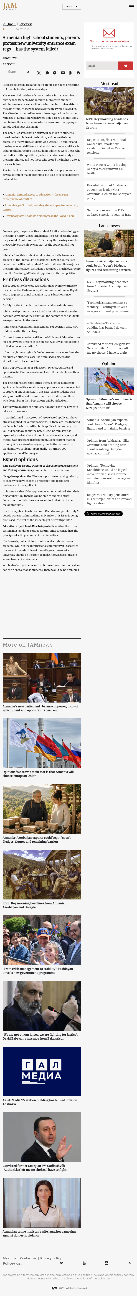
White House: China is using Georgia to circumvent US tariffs (107, 169)
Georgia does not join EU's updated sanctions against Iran (109, 212)
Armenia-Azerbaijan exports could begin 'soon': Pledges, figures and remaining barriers (37, 839)
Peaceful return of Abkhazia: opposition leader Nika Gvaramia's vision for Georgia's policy (109, 192)
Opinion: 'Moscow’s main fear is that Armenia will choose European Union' (38, 774)
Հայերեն (9, 24)
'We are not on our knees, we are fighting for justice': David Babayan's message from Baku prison (40, 1036)
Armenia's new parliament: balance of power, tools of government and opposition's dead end (40, 708)
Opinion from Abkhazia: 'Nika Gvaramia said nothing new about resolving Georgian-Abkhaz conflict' (108, 447)
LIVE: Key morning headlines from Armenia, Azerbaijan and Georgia (34, 905)
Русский (25, 24)
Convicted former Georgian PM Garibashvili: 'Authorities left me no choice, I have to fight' (35, 1167)
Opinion (109, 364)
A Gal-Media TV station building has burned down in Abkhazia (40, 1102)
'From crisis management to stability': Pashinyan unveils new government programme (38, 970)
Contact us (28, 1258)
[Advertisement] (42, 604)
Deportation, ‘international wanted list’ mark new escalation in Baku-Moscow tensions (106, 146)
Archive (9, 29)
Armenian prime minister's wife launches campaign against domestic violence (39, 1233)
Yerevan (9, 64)
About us (9, 1258)
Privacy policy (50, 1258)
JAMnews (10, 58)
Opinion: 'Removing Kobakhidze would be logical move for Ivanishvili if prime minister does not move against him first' (109, 474)
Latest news (109, 226)
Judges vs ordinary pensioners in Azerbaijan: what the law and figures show (109, 499)
